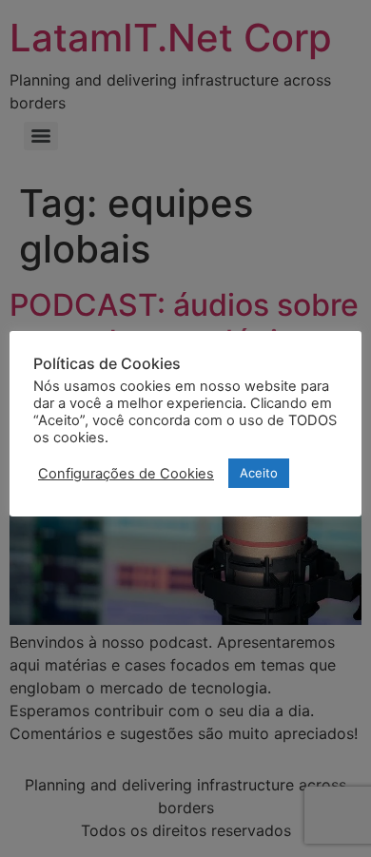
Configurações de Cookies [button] (126, 473)
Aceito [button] (259, 472)
